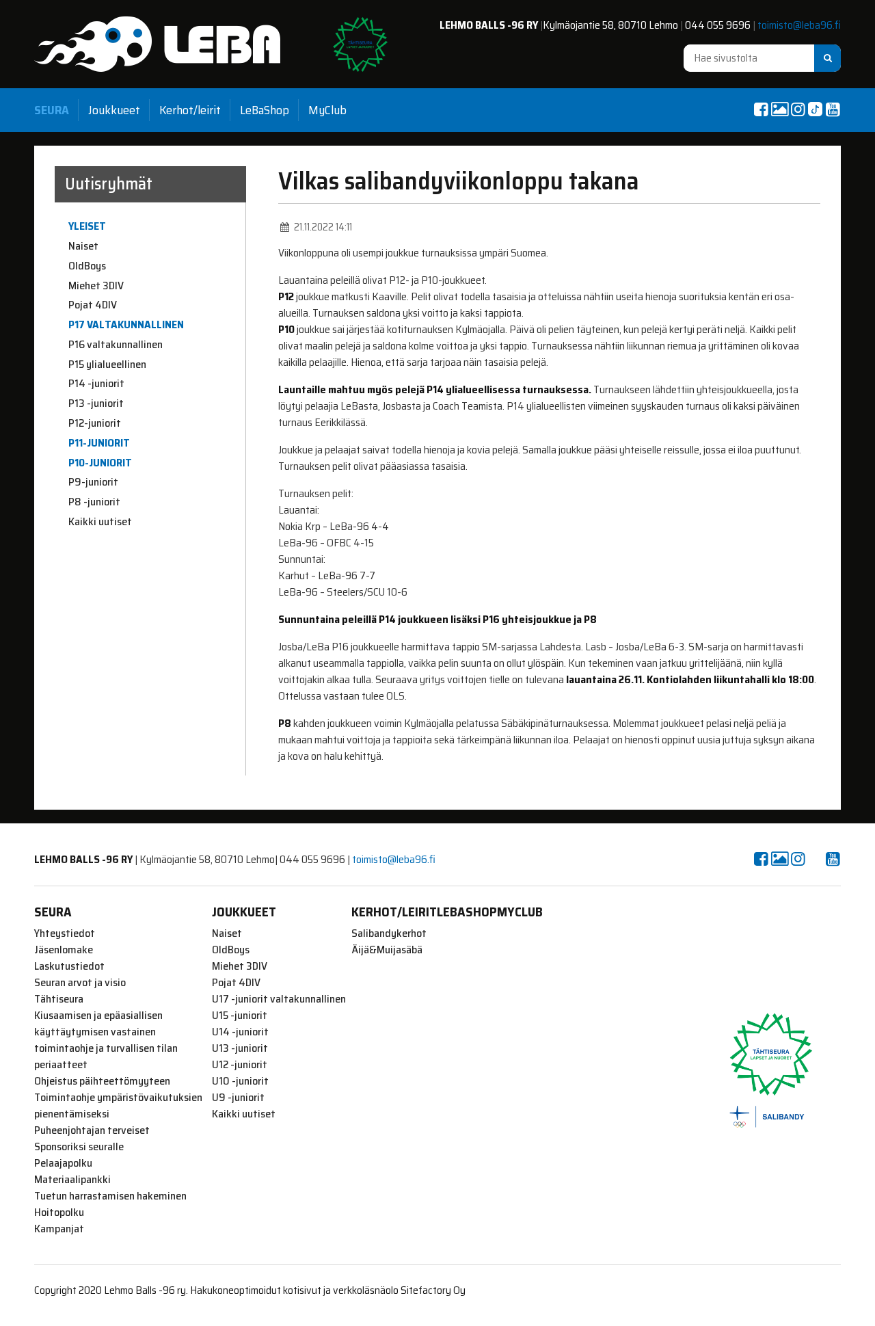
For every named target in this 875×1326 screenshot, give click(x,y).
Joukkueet (114, 110)
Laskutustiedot (69, 966)
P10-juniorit (100, 463)
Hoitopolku (59, 1212)
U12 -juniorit (239, 1065)
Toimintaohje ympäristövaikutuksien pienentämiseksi (118, 1105)
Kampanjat (59, 1229)
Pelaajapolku (63, 1163)
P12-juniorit (94, 423)
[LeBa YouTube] (832, 109)
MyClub (327, 110)
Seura (51, 110)
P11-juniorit (99, 443)
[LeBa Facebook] (761, 109)
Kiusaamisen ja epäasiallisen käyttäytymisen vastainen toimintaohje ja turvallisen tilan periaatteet (106, 1040)
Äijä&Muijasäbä (386, 950)
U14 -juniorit (240, 1032)
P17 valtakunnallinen (126, 325)
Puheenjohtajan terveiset (92, 1130)
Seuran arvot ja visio (80, 982)
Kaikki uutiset (100, 522)
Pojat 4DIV (92, 305)
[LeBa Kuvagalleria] (779, 109)
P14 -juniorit (96, 383)
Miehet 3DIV (96, 286)
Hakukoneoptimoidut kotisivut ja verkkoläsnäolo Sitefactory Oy (328, 1290)
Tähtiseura (58, 999)
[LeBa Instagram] (798, 109)
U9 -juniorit (238, 1097)
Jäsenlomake (63, 950)
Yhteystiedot (64, 933)
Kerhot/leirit (190, 110)
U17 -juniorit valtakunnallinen (279, 999)
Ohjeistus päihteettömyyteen (102, 1081)
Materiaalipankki (72, 1179)
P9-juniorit (93, 482)
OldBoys (87, 266)
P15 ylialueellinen (107, 364)
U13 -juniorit (240, 1048)
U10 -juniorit (240, 1081)
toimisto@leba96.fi (799, 25)
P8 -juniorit (94, 502)
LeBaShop (264, 110)
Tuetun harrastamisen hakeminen (110, 1196)
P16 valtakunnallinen (115, 344)
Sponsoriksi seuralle (79, 1147)
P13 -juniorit (96, 403)
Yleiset (87, 226)
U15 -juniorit (239, 1015)
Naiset (83, 246)
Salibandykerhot (389, 933)
